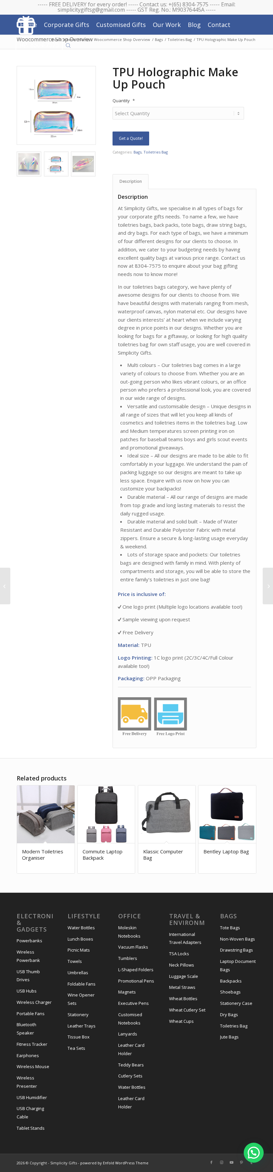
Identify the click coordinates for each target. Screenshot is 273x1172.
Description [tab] (131, 181)
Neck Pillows (181, 965)
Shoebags (230, 992)
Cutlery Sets (130, 1076)
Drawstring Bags (236, 950)
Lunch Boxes (80, 939)
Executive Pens (133, 1003)
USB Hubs (27, 991)
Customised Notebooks (130, 1019)
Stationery (78, 1015)
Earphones (28, 1055)
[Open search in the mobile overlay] (68, 45)
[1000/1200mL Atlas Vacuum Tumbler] (5, 586)
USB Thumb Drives (28, 976)
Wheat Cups (181, 1021)
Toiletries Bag (155, 151)
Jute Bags (229, 1037)
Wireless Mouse (33, 1066)
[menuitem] (28, 25)
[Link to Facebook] (211, 1162)
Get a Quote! (131, 138)
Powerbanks (29, 941)
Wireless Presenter (27, 1082)
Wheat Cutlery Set (187, 1010)
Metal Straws (182, 987)
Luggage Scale (183, 976)
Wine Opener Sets (81, 999)
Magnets (127, 992)
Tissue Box (79, 1037)
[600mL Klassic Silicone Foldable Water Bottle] (268, 586)
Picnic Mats (79, 950)
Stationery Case (236, 1003)
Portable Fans (31, 1014)
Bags (137, 151)
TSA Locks (179, 954)
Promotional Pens (136, 981)
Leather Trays (82, 1026)
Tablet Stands (31, 1128)
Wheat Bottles (183, 999)
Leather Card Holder (131, 1049)
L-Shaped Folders (135, 970)
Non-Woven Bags (237, 939)
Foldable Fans (82, 984)
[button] (254, 1153)
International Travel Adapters (185, 938)
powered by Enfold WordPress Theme (114, 1162)
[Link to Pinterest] (241, 1162)
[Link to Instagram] (221, 1162)
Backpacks (231, 981)
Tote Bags (230, 928)
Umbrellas (78, 973)
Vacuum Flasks (133, 947)
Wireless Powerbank (28, 956)
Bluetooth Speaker (26, 1029)
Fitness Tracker (32, 1044)
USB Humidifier (32, 1097)
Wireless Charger (34, 1002)
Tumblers (127, 958)
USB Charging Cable (30, 1112)
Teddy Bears (131, 1065)
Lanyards (127, 1034)
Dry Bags (229, 1015)
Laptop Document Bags (238, 965)
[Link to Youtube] (231, 1162)
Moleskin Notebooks (129, 932)
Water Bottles (81, 928)
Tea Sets (76, 1048)
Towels (75, 961)
